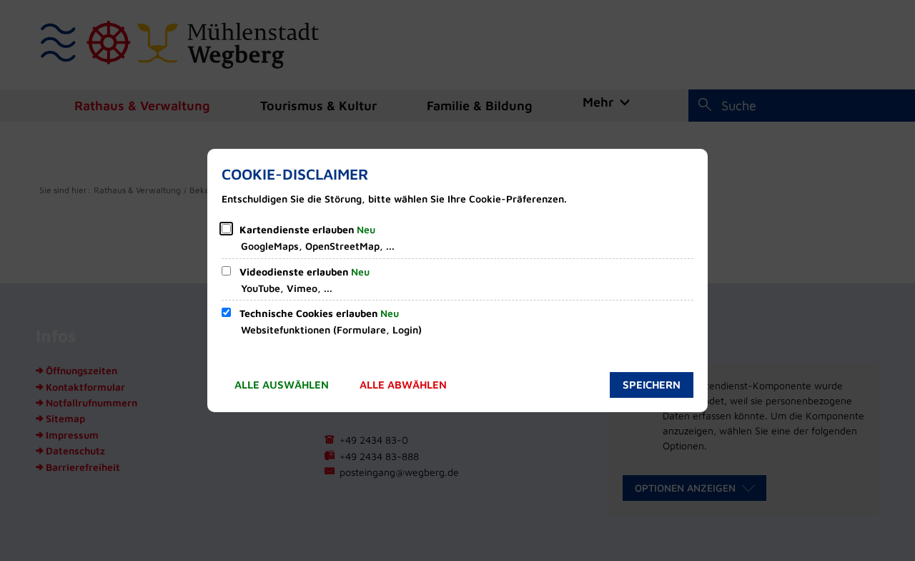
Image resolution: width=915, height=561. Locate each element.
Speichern (652, 385)
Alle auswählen (281, 385)
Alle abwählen (403, 385)
